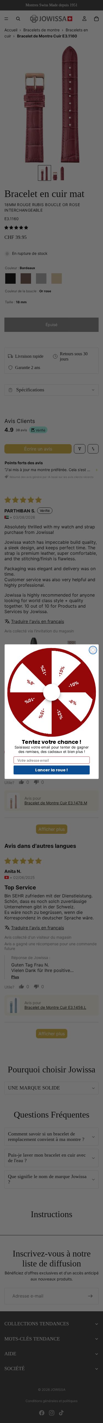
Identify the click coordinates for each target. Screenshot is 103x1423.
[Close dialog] (93, 650)
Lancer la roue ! (51, 769)
